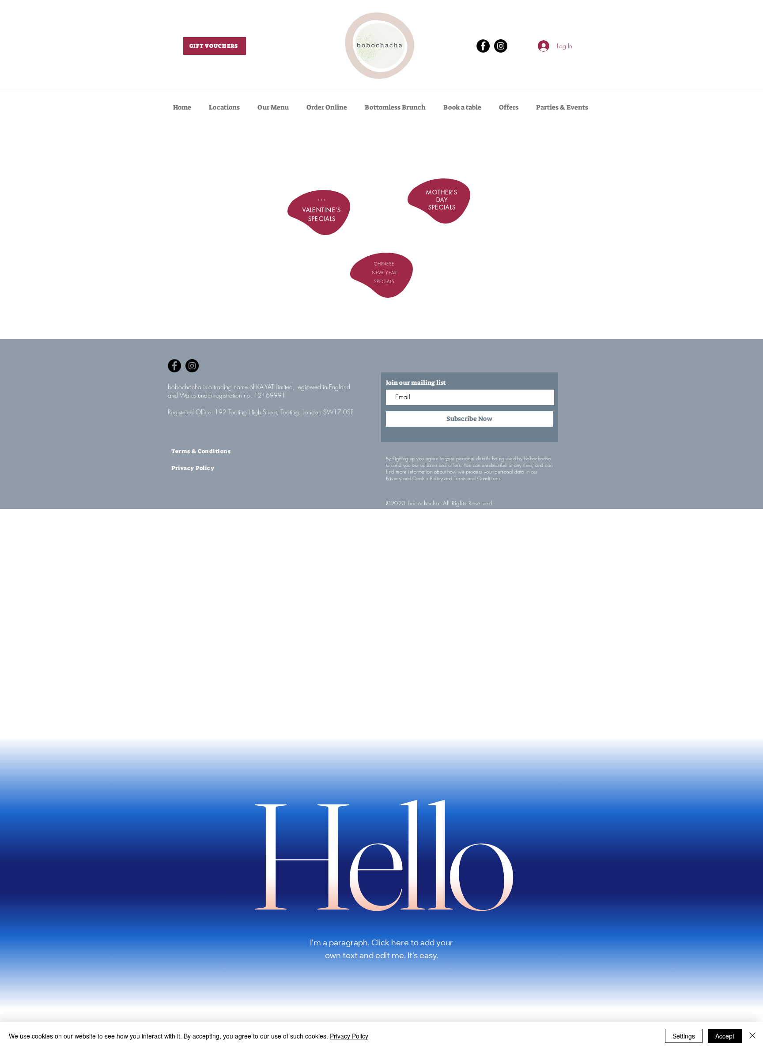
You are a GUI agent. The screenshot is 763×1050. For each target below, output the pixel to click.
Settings (683, 1035)
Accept (724, 1035)
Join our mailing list (416, 382)
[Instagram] (500, 46)
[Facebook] (483, 46)
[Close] (752, 1036)
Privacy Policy (349, 1035)
